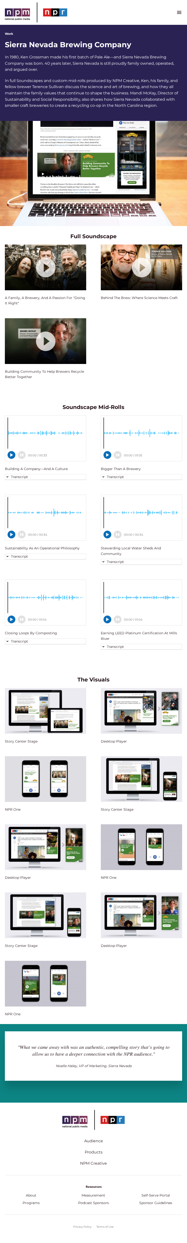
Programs (31, 1203)
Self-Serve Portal (155, 1195)
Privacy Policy (82, 1226)
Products (94, 1152)
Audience (93, 1141)
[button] (17, 477)
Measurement (93, 1195)
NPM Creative (93, 1163)
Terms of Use (105, 1226)
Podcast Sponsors (93, 1203)
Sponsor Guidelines (155, 1203)
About (31, 1195)
